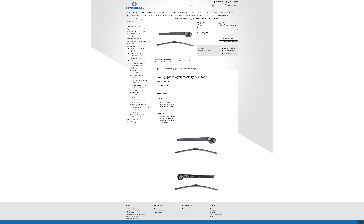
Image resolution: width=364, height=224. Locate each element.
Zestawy (136, 90)
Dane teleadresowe (216, 214)
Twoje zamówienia (160, 209)
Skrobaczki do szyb (138, 114)
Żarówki (134, 102)
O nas (212, 209)
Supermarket (131, 24)
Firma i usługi (131, 122)
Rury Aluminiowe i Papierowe (136, 41)
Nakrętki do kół (132, 34)
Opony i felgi (134, 58)
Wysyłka (128, 211)
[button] (228, 48)
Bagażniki (135, 73)
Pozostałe (135, 112)
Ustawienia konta (159, 211)
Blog (211, 216)
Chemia (132, 61)
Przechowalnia (158, 213)
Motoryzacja (131, 46)
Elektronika (130, 21)
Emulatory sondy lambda (135, 39)
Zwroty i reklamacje (132, 216)
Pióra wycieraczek (137, 85)
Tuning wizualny (137, 70)
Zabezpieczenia (137, 100)
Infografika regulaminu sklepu (135, 214)
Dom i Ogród (131, 119)
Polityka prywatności (132, 218)
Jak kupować (130, 209)
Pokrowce (135, 92)
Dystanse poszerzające (134, 29)
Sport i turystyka (132, 19)
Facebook (185, 209)
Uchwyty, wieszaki (137, 105)
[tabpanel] (196, 135)
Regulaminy (130, 213)
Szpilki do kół (131, 26)
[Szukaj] (213, 6)
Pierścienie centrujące (134, 31)
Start (128, 43)
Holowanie (135, 68)
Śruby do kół (131, 36)
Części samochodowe (136, 117)
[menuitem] (135, 12)
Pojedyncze (137, 87)
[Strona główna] (135, 5)
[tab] (158, 68)
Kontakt (212, 213)
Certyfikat (213, 211)
